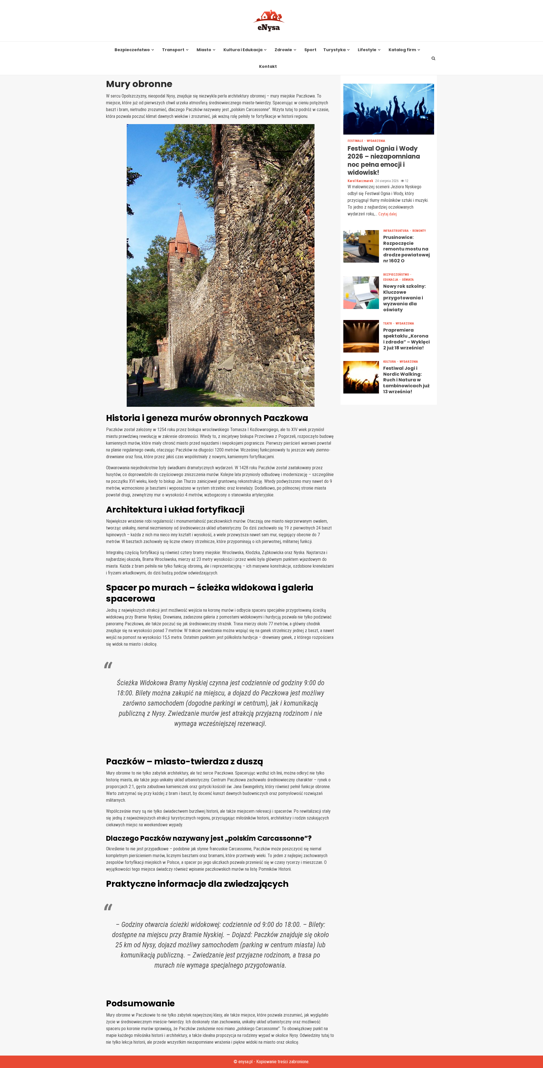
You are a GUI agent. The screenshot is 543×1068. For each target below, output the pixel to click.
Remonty (419, 230)
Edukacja (391, 279)
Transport (173, 50)
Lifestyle (367, 50)
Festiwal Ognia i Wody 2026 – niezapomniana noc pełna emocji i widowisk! (388, 109)
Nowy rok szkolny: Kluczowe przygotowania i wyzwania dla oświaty (361, 292)
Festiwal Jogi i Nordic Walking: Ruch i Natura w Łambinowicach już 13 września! (361, 377)
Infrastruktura (396, 230)
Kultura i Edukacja (242, 50)
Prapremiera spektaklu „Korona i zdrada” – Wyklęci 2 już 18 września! (361, 336)
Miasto (204, 50)
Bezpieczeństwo (132, 50)
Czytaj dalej (387, 214)
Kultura (390, 361)
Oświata (408, 279)
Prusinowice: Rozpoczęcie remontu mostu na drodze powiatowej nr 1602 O (361, 246)
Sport (310, 50)
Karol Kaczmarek (361, 181)
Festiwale (356, 140)
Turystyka (334, 50)
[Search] (433, 58)
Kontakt (268, 66)
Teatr (388, 323)
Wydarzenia (376, 140)
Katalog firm (402, 50)
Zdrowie (283, 50)
